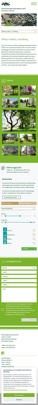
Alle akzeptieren (19, 395)
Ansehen (25, 249)
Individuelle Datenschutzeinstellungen (15, 390)
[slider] (5, 216)
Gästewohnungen (25, 203)
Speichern (19, 399)
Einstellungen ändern (10, 197)
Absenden (26, 320)
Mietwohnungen (6, 203)
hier (33, 187)
